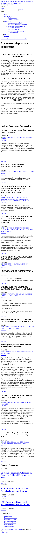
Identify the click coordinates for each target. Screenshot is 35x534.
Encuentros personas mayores (16, 26)
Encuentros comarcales (10, 518)
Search (21, 10)
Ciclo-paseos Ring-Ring (15, 23)
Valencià (10, 5)
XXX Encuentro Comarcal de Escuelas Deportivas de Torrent (15, 503)
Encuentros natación (13, 29)
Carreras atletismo (13, 32)
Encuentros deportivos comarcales (17, 24)
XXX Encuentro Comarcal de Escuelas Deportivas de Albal (14, 489)
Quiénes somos (12, 18)
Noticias (6, 34)
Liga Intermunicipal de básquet (16, 31)
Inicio (6, 14)
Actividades (7, 21)
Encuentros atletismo (14, 27)
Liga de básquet (8, 524)
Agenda (6, 36)
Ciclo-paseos (8, 516)
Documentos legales (13, 19)
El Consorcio (8, 16)
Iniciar (2, 8)
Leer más (3, 161)
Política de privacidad (16, 529)
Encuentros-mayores (10, 519)
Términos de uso (5, 529)
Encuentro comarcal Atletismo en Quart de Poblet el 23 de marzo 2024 (16, 475)
